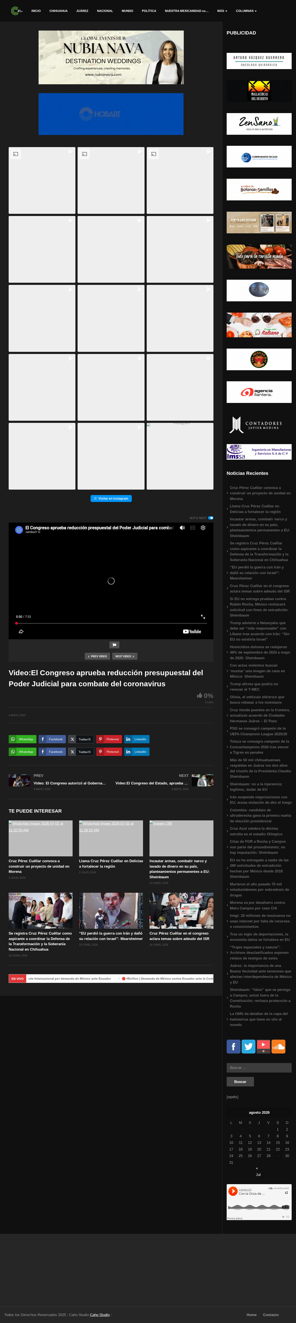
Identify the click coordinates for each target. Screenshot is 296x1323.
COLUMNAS (245, 11)
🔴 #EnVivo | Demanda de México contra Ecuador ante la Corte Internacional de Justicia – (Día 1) (154, 978)
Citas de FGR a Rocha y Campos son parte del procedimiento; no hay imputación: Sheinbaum (258, 847)
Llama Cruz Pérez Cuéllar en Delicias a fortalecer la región (255, 509)
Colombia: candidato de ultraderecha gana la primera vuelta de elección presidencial (260, 815)
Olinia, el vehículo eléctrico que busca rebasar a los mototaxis (257, 700)
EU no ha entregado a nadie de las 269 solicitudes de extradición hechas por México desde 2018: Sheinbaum (259, 868)
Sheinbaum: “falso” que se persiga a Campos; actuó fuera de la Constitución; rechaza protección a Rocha (260, 998)
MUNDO (127, 11)
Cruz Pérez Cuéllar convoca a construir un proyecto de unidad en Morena (39, 866)
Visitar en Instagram (113, 498)
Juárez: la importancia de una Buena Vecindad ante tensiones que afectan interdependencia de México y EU (261, 974)
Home (252, 1315)
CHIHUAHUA (58, 11)
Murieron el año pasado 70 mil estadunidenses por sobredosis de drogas (259, 889)
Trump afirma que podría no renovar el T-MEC (254, 687)
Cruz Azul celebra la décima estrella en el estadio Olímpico (256, 831)
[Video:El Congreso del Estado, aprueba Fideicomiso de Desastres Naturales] (164, 782)
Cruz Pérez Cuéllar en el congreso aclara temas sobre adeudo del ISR (260, 589)
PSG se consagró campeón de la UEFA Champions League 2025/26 (258, 731)
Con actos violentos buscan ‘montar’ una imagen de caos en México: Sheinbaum (257, 671)
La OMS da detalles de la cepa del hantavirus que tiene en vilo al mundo (259, 1019)
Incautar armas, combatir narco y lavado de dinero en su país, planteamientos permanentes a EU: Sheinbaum (260, 527)
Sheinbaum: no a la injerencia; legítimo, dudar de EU (256, 787)
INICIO (36, 11)
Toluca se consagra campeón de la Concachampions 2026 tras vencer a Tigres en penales (259, 747)
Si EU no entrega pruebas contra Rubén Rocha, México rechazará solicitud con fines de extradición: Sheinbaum (259, 607)
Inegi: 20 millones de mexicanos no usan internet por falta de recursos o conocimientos (260, 921)
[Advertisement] (37, 1268)
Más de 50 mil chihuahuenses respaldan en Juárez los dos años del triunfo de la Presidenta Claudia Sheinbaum (260, 768)
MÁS (220, 11)
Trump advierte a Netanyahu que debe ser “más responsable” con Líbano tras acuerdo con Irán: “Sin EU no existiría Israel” (259, 631)
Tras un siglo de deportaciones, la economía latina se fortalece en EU (260, 937)
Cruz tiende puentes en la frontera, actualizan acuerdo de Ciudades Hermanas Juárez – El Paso (260, 715)
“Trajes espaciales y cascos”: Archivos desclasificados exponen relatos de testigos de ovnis (259, 952)
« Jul (258, 1168)
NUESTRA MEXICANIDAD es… (187, 11)
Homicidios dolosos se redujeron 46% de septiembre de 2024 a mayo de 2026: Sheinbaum (260, 652)
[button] (42, 180)
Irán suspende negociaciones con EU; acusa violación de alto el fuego (261, 800)
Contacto (271, 1315)
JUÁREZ (82, 11)
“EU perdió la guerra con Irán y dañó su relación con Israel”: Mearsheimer (257, 572)
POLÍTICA (149, 11)
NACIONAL (105, 11)
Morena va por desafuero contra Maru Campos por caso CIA (257, 905)
